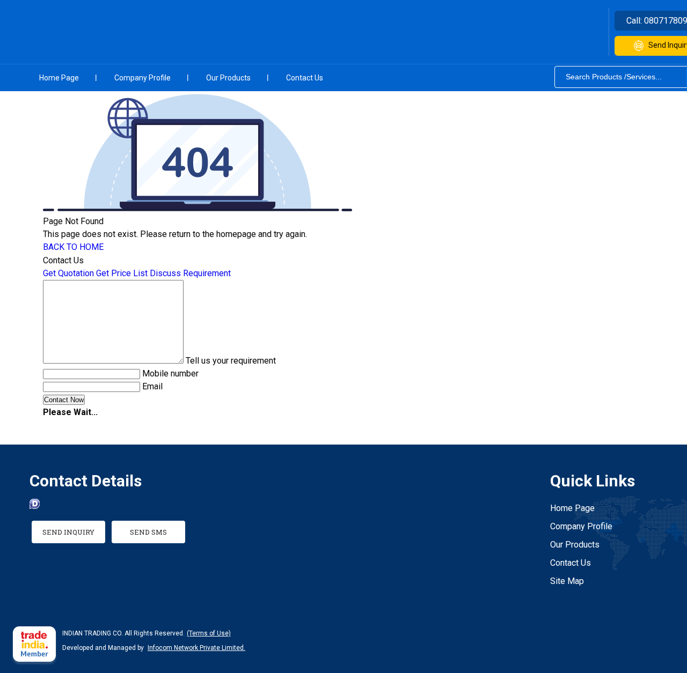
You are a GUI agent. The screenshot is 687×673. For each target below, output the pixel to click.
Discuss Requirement (190, 273)
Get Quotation (68, 273)
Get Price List (122, 273)
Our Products (228, 77)
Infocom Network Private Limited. (196, 648)
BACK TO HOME (73, 247)
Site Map (567, 581)
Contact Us (304, 77)
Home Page (59, 77)
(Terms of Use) (209, 633)
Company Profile (142, 77)
